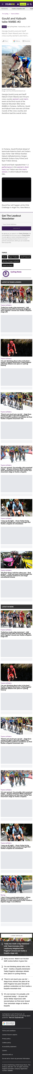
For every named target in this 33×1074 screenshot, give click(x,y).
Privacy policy (6, 1038)
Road (4, 257)
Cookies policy (6, 1042)
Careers (4, 1050)
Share (6, 41)
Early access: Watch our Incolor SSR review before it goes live (16, 960)
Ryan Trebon (13, 257)
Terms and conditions (9, 1030)
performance (7, 167)
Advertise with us (7, 1054)
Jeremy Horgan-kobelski (11, 261)
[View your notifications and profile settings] (18, 4)
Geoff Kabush (25, 257)
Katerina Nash (8, 265)
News (4, 27)
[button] (31, 4)
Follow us (17, 41)
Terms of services (24, 233)
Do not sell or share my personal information (16, 1058)
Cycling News (13, 26)
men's (26, 99)
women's (16, 99)
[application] (16, 188)
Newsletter (27, 41)
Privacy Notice (26, 235)
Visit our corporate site (16, 1017)
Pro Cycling (5, 13)
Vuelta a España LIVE (18, 8)
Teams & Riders (15, 13)
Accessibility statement (9, 1046)
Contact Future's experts (9, 1034)
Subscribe (23, 4)
